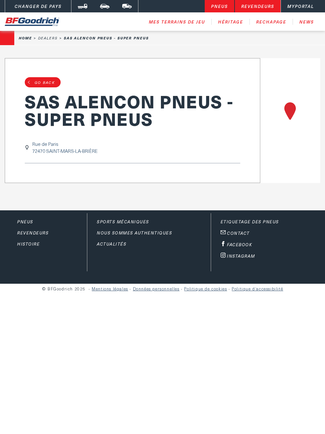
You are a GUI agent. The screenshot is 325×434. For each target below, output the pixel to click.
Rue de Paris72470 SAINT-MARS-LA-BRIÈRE (65, 147)
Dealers (48, 38)
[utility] (127, 6)
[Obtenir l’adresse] (290, 120)
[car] (105, 6)
